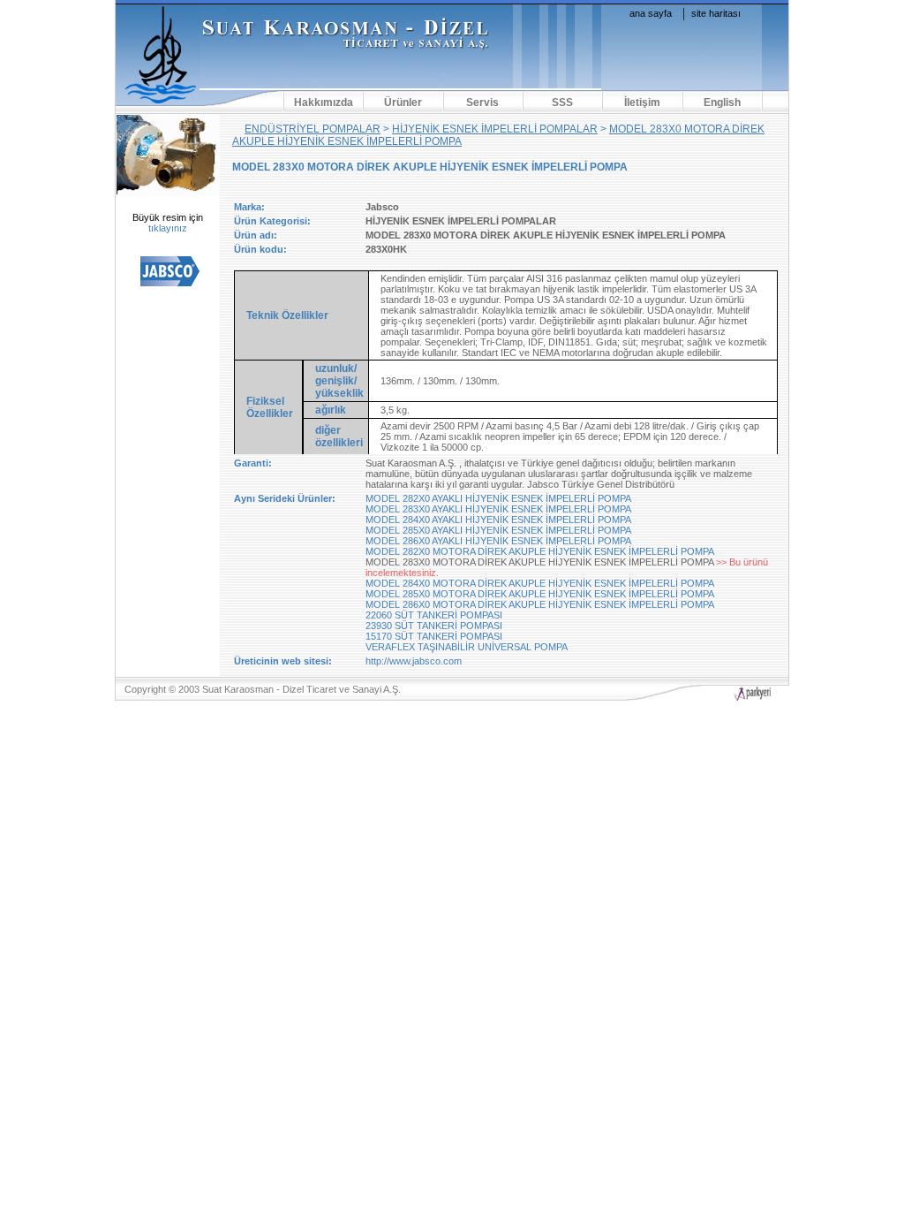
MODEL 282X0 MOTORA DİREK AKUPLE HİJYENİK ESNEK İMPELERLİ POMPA (539, 551)
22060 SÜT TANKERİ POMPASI (433, 615)
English (722, 102)
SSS (562, 102)
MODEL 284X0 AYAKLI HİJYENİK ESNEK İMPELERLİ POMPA (498, 519)
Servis (482, 102)
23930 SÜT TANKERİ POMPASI (433, 625)
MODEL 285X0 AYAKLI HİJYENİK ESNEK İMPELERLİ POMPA (498, 530)
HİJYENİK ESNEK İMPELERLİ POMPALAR (495, 129)
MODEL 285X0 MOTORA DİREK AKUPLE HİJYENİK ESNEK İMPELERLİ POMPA (539, 593)
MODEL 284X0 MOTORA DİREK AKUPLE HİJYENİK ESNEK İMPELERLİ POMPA (539, 583)
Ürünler (403, 102)
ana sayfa (650, 13)
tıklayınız (167, 228)
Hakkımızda (323, 102)
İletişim (642, 102)
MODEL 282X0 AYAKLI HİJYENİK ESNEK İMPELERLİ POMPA (498, 498)
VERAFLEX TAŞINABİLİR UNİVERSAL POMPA (466, 646)
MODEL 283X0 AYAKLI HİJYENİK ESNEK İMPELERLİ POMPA (498, 509)
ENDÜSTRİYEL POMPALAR (312, 129)
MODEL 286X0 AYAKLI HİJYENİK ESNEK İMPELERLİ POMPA (498, 540)
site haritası (716, 13)
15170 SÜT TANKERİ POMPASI (433, 636)
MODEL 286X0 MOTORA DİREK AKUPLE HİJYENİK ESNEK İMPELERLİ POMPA (539, 604)
